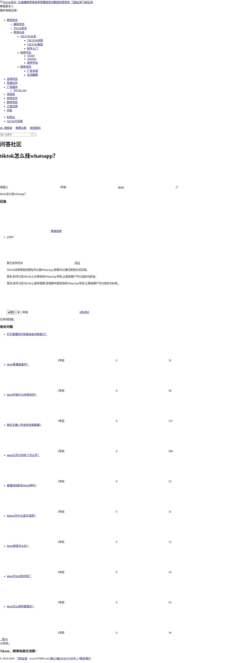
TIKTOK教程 (35, 44)
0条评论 (84, 312)
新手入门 (32, 48)
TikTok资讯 (20, 28)
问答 (9, 110)
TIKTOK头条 (28, 36)
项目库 (11, 94)
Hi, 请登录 (6, 128)
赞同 (12, 312)
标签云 (11, 117)
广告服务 (12, 87)
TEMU (31, 55)
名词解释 (32, 75)
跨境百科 (25, 66)
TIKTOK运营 (35, 40)
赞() (4, 639)
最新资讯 (19, 24)
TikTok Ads (20, 90)
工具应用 (12, 106)
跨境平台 (25, 52)
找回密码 (35, 128)
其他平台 (32, 62)
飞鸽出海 (87, 2)
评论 (77, 263)
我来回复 (56, 231)
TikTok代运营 (15, 121)
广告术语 (32, 70)
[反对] (18, 312)
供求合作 (12, 98)
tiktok (121, 187)
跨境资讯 (12, 20)
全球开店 (12, 79)
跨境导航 (12, 102)
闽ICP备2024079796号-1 (64, 658)
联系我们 (85, 658)
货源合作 (12, 83)
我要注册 (21, 128)
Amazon (31, 58)
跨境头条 (19, 32)
